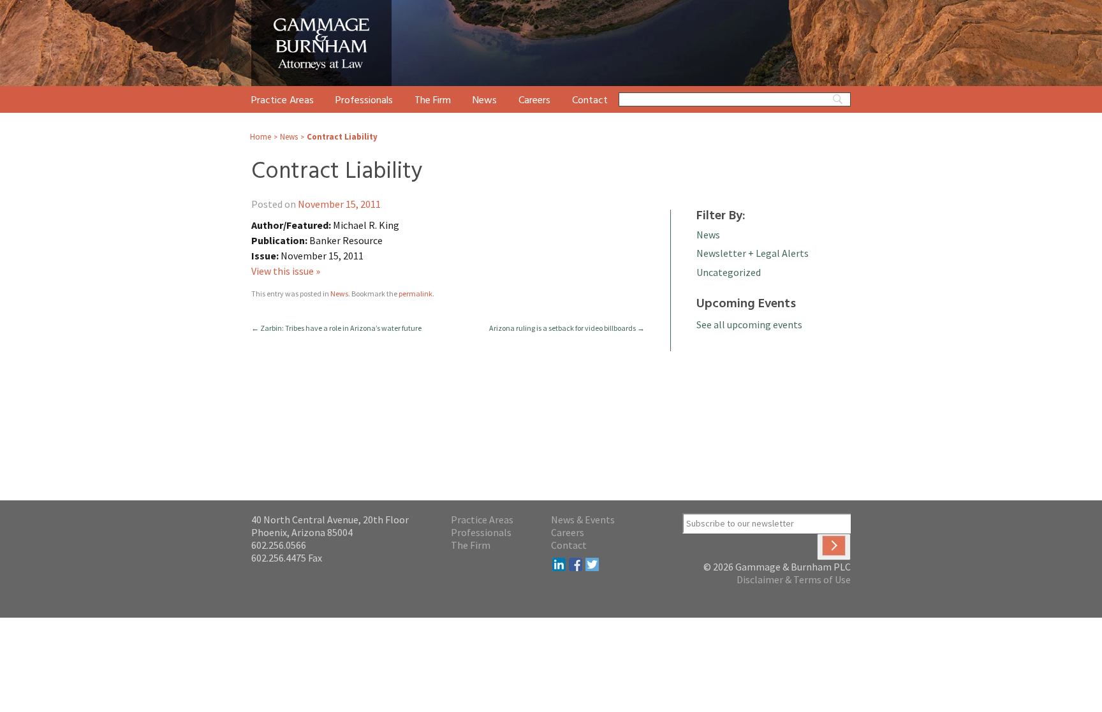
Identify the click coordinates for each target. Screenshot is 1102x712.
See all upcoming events (749, 324)
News (485, 100)
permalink (415, 293)
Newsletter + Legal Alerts (752, 253)
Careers (534, 100)
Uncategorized (728, 272)
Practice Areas (282, 100)
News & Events (583, 519)
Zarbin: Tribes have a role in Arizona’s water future (336, 328)
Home (260, 136)
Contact (590, 100)
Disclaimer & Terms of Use (794, 579)
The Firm (433, 100)
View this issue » (285, 271)
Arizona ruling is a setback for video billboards (567, 328)
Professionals (364, 100)
